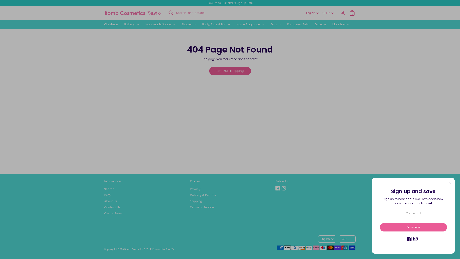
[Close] (450, 183)
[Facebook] (409, 239)
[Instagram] (415, 239)
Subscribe (413, 227)
